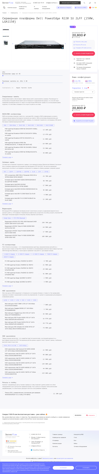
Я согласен (63, 467)
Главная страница (57, 434)
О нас (75, 437)
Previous (13, 44)
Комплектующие (12, 7)
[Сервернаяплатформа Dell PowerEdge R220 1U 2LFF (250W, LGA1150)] (39, 44)
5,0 (93, 7)
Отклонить (86, 467)
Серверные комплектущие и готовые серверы (12, 437)
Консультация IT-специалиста (70, 2)
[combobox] (83, 92)
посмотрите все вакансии (65, 458)
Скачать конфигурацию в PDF (84, 53)
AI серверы (56, 440)
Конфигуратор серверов (59, 437)
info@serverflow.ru (51, 3)
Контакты (55, 446)
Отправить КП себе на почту (83, 47)
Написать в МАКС (82, 7)
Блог (75, 440)
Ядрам (18, 87)
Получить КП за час (80, 44)
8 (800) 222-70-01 (38, 3)
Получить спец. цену (81, 41)
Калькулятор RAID (78, 434)
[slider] (3, 75)
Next (65, 44)
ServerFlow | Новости (39, 450)
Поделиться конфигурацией (84, 121)
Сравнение (89, 2)
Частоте (24, 87)
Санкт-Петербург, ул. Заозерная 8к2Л (37, 442)
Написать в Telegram (65, 7)
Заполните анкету (48, 458)
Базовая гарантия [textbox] (79, 91)
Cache (30, 87)
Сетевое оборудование (80, 446)
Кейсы (75, 443)
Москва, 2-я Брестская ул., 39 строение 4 (38, 438)
